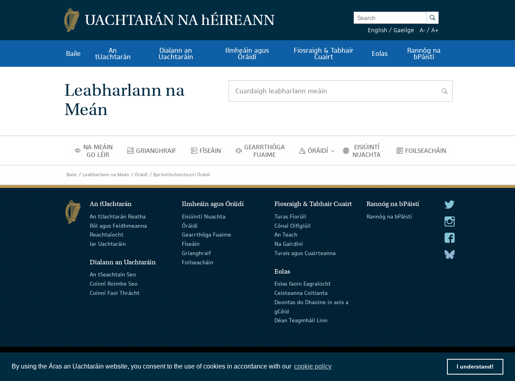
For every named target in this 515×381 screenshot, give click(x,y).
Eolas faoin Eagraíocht (302, 283)
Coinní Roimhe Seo (114, 283)
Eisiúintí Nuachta (203, 216)
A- (422, 30)
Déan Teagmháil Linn (301, 320)
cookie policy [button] (313, 366)
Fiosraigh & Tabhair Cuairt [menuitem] (324, 53)
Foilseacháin (197, 262)
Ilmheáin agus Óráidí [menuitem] (247, 53)
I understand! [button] (475, 366)
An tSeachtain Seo (113, 274)
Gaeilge (403, 30)
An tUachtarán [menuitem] (113, 53)
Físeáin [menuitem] (212, 152)
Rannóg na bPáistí (389, 216)
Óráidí (141, 174)
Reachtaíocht (107, 234)
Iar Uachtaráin (108, 243)
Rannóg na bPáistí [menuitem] (424, 53)
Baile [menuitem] (73, 53)
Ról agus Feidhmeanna (118, 225)
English (377, 30)
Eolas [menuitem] (379, 53)
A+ (435, 30)
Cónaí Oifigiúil (292, 225)
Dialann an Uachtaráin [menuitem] (176, 53)
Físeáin (191, 243)
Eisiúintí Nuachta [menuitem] (369, 151)
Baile (71, 174)
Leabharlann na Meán (105, 174)
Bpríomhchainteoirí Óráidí (181, 174)
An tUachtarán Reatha (118, 216)
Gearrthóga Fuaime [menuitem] (266, 151)
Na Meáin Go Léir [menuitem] (100, 151)
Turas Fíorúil (290, 216)
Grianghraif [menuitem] (158, 152)
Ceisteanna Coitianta (301, 293)
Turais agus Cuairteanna (305, 253)
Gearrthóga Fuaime (206, 234)
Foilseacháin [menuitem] (428, 152)
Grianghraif (196, 253)
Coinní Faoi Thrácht (115, 293)
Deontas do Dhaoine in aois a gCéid (311, 307)
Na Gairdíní (288, 243)
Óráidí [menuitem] (320, 152)
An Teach (285, 234)
